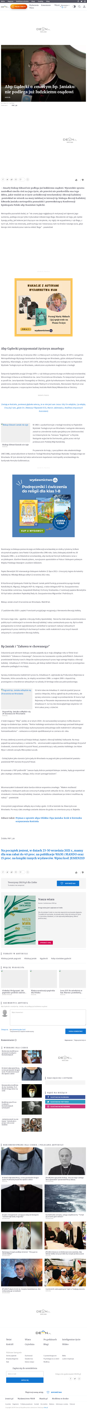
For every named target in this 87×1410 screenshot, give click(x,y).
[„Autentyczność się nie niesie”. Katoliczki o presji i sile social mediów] (32, 1125)
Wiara (31, 8)
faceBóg (40, 1)
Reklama (51, 1404)
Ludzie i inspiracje (68, 1359)
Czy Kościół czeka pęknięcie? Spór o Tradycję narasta (65, 1289)
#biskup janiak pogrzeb (11, 958)
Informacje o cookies (62, 1404)
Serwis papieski (11, 1356)
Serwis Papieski (7, 994)
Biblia (3, 1)
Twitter (81, 1)
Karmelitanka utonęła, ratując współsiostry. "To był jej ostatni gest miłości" (65, 1216)
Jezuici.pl (9, 1399)
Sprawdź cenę (45, 943)
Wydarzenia (34, 5)
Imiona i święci (29, 1362)
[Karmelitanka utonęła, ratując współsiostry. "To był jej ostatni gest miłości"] (65, 1198)
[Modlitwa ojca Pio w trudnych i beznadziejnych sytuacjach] (32, 1108)
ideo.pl (46, 1407)
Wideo (65, 1344)
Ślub (7, 1362)
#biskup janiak (30, 958)
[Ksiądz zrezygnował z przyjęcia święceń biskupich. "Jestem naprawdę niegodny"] (21, 1198)
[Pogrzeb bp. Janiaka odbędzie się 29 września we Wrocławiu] (16, 698)
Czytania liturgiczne (50, 1356)
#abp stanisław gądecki (61, 958)
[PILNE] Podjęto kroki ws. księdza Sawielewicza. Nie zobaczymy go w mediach (21, 1290)
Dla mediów (44, 1404)
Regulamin (16, 1404)
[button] (74, 6)
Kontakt (36, 1404)
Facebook (78, 1)
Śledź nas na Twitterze (60, 1102)
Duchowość (29, 1356)
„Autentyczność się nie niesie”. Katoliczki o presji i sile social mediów (10, 1122)
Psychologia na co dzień (51, 1359)
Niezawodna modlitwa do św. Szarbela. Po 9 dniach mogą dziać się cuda (10, 1088)
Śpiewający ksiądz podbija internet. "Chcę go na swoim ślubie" (19, 1253)
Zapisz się (25, 1380)
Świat (8, 1339)
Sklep (48, 1)
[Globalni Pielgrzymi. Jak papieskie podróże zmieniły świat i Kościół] (14, 979)
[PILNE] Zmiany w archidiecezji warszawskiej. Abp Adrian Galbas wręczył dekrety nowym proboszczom (65, 1253)
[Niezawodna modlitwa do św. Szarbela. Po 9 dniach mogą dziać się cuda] (32, 1091)
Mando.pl (43, 1399)
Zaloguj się (4, 1029)
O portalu (8, 1404)
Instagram (85, 1)
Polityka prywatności (26, 1404)
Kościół (7, 97)
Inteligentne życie (71, 1339)
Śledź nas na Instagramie (60, 1106)
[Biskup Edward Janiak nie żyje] (15, 432)
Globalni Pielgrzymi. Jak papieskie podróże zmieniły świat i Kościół (14, 993)
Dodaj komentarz (76, 1031)
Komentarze (46, 5)
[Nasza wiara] (20, 920)
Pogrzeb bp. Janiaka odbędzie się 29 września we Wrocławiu (16, 713)
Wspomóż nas (70, 883)
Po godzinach (50, 1339)
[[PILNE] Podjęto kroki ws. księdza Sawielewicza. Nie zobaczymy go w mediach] (21, 1272)
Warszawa (64, 5)
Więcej (57, 5)
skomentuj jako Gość (19, 1029)
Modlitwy (47, 1362)
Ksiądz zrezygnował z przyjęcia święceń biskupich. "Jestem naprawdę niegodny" (20, 1216)
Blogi (33, 1)
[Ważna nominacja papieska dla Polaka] (43, 979)
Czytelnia (29, 1344)
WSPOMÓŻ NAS (56, 1392)
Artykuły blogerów (12, 1359)
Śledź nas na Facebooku (60, 1097)
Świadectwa (29, 1359)
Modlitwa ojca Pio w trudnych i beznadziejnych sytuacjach (9, 1105)
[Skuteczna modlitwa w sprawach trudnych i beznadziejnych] (32, 1057)
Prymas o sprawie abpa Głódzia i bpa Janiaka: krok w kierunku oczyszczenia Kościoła (49, 820)
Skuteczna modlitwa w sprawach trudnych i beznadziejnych (10, 1053)
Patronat (72, 1404)
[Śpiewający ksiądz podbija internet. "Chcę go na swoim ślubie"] (21, 1235)
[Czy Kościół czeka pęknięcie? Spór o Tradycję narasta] (65, 1272)
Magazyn (10, 1)
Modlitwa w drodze (22, 1)
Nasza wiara (46, 899)
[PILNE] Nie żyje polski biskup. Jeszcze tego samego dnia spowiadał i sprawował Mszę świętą (65, 1178)
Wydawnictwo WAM (26, 1399)
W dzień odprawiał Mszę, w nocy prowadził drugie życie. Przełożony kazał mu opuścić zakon (11, 1071)
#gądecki (44, 958)
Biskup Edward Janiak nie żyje (15, 445)
